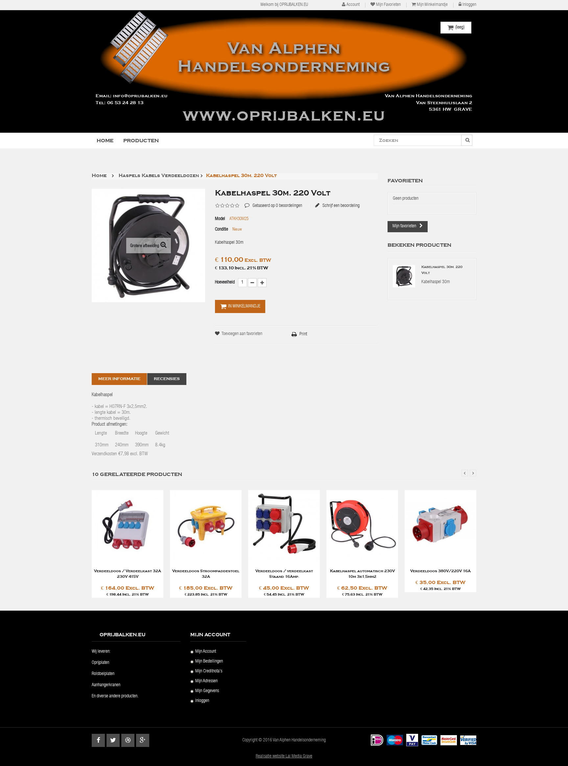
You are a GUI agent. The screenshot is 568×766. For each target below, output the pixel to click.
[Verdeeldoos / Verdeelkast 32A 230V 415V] (127, 526)
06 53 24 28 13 (125, 102)
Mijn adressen (206, 681)
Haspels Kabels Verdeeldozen (159, 175)
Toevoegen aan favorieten (242, 334)
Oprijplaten (100, 663)
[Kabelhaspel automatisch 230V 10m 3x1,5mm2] (362, 526)
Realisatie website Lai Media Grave (284, 756)
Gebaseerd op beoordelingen (273, 201)
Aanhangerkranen (106, 685)
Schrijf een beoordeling (340, 206)
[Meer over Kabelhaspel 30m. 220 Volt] (404, 276)
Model (220, 219)
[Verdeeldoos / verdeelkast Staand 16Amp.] (284, 526)
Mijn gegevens (207, 691)
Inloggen (469, 5)
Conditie (221, 229)
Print (303, 334)
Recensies (167, 378)
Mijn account (205, 651)
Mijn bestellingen (209, 661)
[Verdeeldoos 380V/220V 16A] (440, 526)
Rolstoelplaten (103, 674)
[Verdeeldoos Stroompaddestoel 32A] (206, 526)
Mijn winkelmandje (432, 5)
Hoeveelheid (225, 282)
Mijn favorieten (388, 5)
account (353, 5)
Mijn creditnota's (208, 671)
